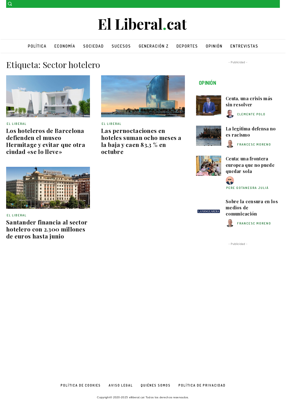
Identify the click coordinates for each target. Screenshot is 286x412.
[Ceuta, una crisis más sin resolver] (208, 105)
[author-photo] (231, 114)
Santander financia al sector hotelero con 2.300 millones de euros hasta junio (46, 229)
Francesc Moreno (254, 144)
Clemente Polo (251, 114)
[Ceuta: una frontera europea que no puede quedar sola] (208, 166)
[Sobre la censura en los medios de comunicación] (208, 208)
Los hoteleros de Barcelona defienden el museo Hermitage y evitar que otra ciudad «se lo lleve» (45, 141)
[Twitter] (276, 4)
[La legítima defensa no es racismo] (208, 136)
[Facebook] (269, 4)
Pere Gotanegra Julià (247, 188)
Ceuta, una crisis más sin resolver (249, 101)
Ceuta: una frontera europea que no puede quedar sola (250, 165)
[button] (9, 3)
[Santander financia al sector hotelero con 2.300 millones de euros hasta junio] (48, 188)
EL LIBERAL (17, 124)
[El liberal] (143, 24)
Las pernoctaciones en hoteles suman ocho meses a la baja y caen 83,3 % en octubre (141, 141)
